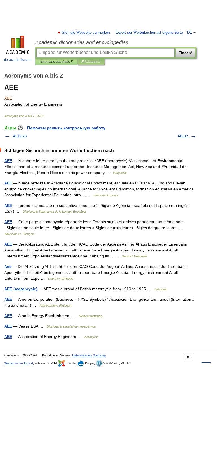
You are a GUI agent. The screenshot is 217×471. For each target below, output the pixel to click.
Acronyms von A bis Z (56, 62)
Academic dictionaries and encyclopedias (81, 42)
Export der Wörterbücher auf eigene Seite (149, 33)
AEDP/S (20, 136)
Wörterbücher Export (18, 363)
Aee (8, 266)
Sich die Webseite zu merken (86, 33)
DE (189, 33)
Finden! (185, 53)
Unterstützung (82, 355)
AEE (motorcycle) (21, 289)
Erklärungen (90, 62)
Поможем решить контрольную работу (66, 128)
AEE (8, 160)
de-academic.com (17, 60)
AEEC (182, 136)
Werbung (99, 355)
